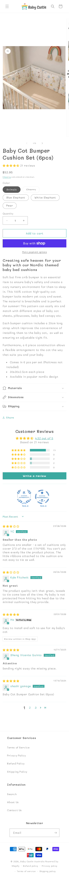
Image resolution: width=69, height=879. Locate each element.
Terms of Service (18, 747)
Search (12, 794)
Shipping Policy (17, 771)
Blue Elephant (15, 197)
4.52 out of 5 (44, 438)
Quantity (8, 213)
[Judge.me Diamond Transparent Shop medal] (42, 497)
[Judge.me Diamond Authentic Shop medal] (24, 497)
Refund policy (30, 866)
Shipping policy (47, 871)
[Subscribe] (55, 833)
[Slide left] (27, 143)
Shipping (7, 177)
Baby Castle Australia (32, 861)
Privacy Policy (16, 755)
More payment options (34, 251)
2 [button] (30, 707)
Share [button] (10, 417)
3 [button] (36, 707)
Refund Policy (16, 763)
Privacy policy (49, 866)
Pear (9, 205)
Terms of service (26, 871)
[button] (7, 6)
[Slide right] (42, 143)
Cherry (33, 190)
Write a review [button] (34, 476)
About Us (13, 802)
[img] (11, 526)
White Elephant (45, 197)
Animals (11, 189)
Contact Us (14, 810)
